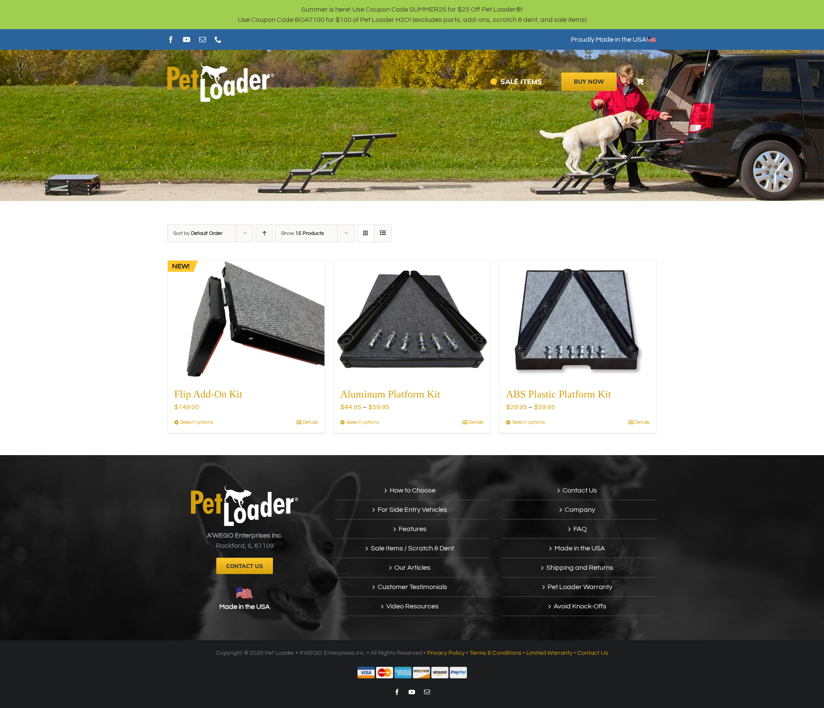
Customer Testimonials (412, 586)
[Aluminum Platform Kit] (412, 319)
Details (310, 422)
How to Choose (413, 490)
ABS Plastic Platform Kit (558, 394)
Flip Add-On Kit (208, 394)
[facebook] (170, 39)
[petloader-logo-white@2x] (220, 64)
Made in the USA (244, 606)
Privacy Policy (446, 653)
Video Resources (412, 606)
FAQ (580, 529)
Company (580, 509)
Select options (196, 422)
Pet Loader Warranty (580, 586)
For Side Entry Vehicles (412, 509)
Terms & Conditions (495, 653)
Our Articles (412, 567)
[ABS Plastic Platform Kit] (578, 319)
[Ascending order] (264, 233)
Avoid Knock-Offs (580, 606)
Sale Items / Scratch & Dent (412, 548)
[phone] (218, 39)
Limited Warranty (549, 653)
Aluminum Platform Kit (390, 394)
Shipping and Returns (579, 567)
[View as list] (382, 233)
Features (413, 529)
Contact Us (580, 490)
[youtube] (187, 39)
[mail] (202, 39)
